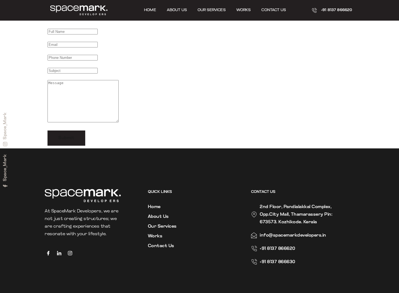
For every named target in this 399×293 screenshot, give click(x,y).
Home (150, 10)
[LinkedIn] (61, 253)
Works (243, 10)
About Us (177, 10)
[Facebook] (50, 253)
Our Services (212, 10)
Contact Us (273, 10)
